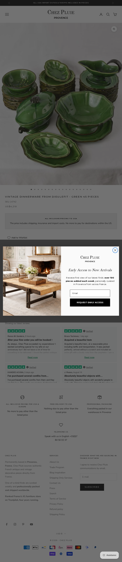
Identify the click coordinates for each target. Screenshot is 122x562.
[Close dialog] (115, 250)
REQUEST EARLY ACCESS (90, 302)
